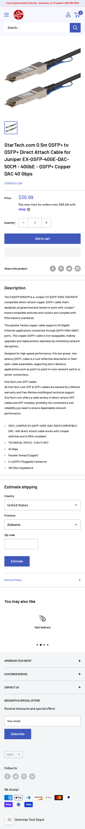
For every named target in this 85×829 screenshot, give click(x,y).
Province (9, 515)
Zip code (9, 535)
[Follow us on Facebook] (7, 776)
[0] (77, 14)
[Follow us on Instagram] (24, 776)
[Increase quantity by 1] (46, 222)
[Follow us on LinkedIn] (32, 776)
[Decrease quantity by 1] (23, 222)
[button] (42, 252)
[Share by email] (78, 269)
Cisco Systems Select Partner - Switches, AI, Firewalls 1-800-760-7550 (42, 3)
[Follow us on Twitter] (16, 776)
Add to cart (42, 238)
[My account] (68, 14)
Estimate (17, 561)
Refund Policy (12, 580)
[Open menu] (6, 14)
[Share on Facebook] (53, 269)
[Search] (75, 27)
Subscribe (18, 734)
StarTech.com (13, 183)
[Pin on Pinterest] (61, 269)
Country (9, 496)
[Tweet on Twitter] (69, 269)
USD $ (10, 754)
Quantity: (10, 222)
